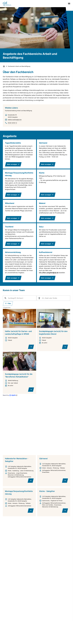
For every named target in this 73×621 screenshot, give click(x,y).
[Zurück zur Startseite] (4, 66)
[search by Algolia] (10, 395)
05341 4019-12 (12, 123)
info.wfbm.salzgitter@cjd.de (48, 272)
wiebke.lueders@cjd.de (14, 119)
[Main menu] (68, 3)
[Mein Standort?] (39, 298)
